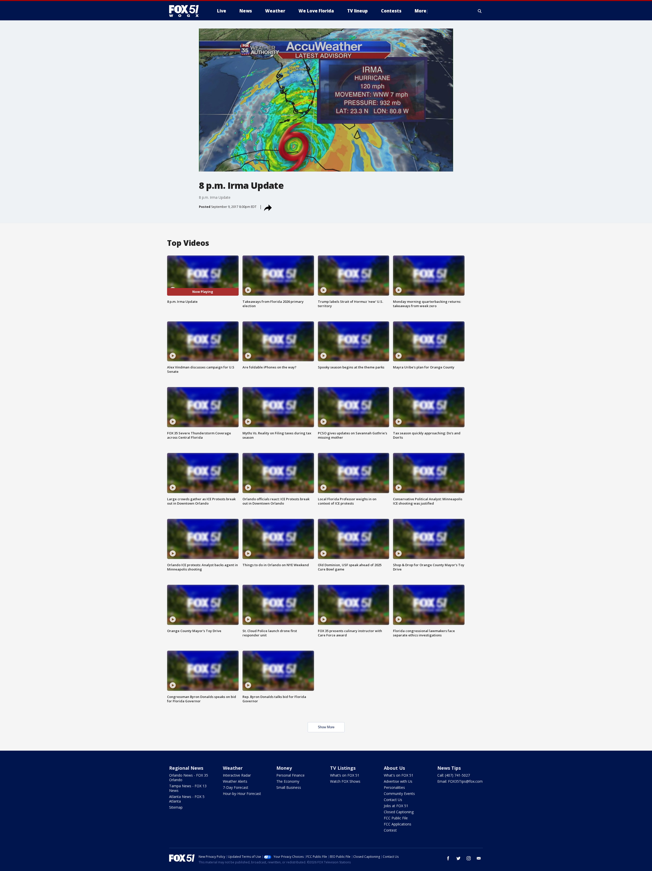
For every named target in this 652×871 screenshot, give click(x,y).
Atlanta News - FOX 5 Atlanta (187, 799)
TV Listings (343, 768)
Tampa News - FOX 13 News (188, 788)
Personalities (394, 787)
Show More (326, 727)
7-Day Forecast (235, 787)
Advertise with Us (398, 781)
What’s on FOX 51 (344, 775)
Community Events (399, 793)
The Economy (287, 781)
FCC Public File (396, 818)
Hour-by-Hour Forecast (242, 793)
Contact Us (393, 799)
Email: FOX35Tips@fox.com (460, 781)
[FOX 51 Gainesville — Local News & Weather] (186, 11)
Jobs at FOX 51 (396, 805)
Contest (390, 830)
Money (284, 768)
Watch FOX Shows (345, 781)
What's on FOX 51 (398, 775)
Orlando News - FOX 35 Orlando (188, 777)
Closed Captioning (399, 811)
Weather (233, 768)
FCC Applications (397, 824)
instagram (469, 858)
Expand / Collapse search (480, 11)
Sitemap (176, 807)
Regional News (186, 768)
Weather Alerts (235, 781)
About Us (394, 768)
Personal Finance (290, 775)
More (420, 11)
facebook (448, 858)
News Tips (449, 768)
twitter (458, 858)
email (479, 858)
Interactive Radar (237, 775)
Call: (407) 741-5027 (453, 775)
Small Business (288, 787)
